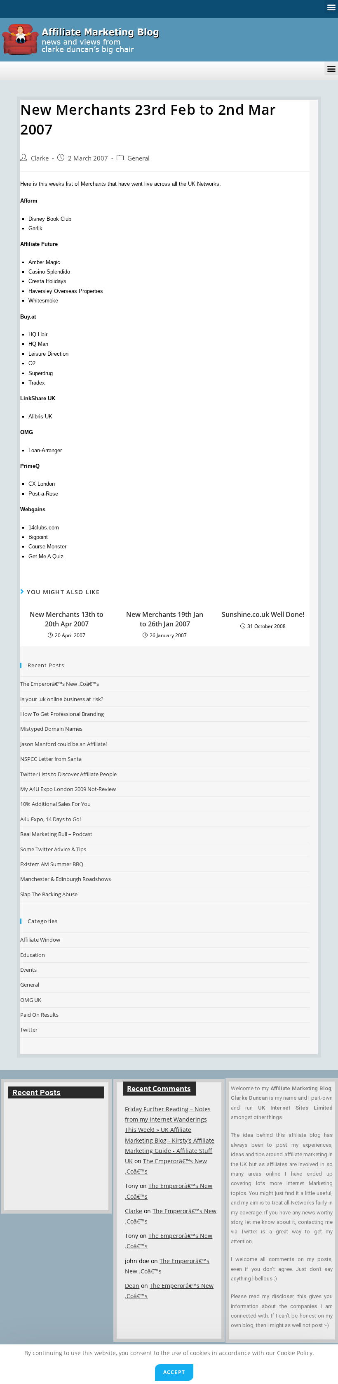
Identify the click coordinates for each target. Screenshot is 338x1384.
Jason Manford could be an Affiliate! (63, 744)
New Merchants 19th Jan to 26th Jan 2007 (164, 619)
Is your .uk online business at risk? (61, 699)
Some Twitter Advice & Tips (53, 849)
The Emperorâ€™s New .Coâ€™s (59, 683)
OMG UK (30, 1000)
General (138, 158)
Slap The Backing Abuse (48, 894)
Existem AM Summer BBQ (51, 864)
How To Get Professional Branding (62, 714)
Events (28, 969)
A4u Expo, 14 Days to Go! (50, 819)
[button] (331, 7)
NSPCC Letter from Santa (51, 759)
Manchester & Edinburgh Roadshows (65, 879)
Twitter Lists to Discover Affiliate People (68, 774)
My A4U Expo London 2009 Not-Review (68, 789)
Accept (174, 1372)
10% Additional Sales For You (55, 804)
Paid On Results (39, 1014)
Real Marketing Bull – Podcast (56, 834)
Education (32, 955)
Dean (132, 1286)
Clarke (40, 158)
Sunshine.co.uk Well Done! (263, 614)
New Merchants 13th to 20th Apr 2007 (66, 619)
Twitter (29, 1029)
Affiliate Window (40, 939)
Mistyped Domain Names (51, 728)
